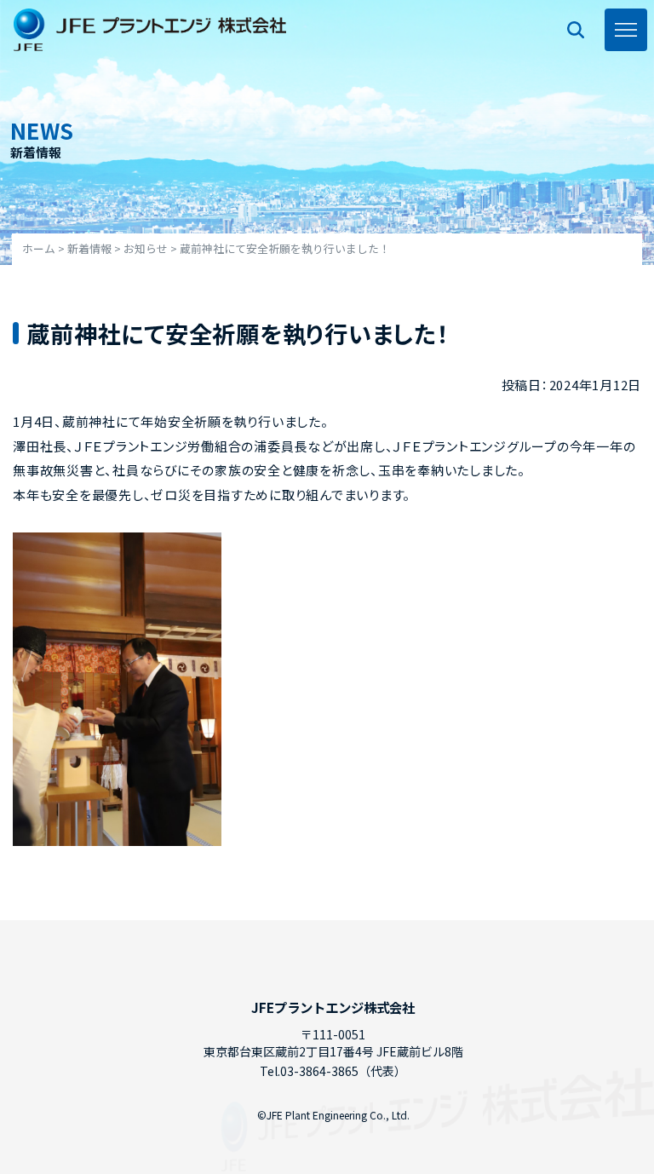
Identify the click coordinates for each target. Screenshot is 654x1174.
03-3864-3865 (319, 1070)
